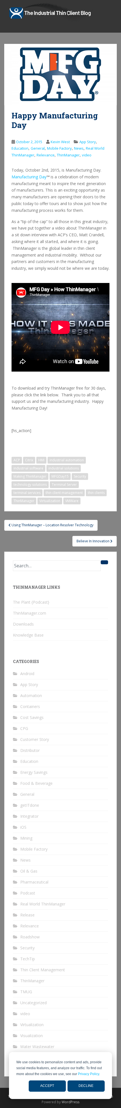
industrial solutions (63, 468)
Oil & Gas (28, 871)
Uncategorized (33, 1002)
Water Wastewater (37, 1046)
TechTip (27, 958)
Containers (30, 706)
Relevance (46, 155)
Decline (86, 1086)
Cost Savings (32, 717)
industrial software (28, 468)
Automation (31, 695)
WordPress (70, 1102)
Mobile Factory (59, 148)
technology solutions (30, 484)
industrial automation (67, 460)
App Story (87, 141)
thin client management (64, 492)
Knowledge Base (28, 635)
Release (27, 915)
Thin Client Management (42, 969)
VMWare (72, 500)
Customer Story (34, 739)
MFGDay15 (60, 476)
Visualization (31, 1035)
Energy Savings (34, 772)
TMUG (26, 991)
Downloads (23, 624)
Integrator (29, 816)
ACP (17, 460)
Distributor (30, 750)
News (79, 148)
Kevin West (60, 141)
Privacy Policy (88, 1074)
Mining (26, 838)
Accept (47, 1086)
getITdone (29, 805)
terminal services (27, 492)
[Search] (104, 562)
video (86, 155)
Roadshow (30, 937)
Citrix (29, 460)
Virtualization (49, 500)
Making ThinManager (30, 476)
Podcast (27, 893)
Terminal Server (64, 484)
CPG (24, 728)
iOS (23, 827)
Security (80, 476)
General (38, 148)
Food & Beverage (36, 783)
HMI (41, 460)
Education (20, 148)
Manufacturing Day (29, 176)
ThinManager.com (29, 613)
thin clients (96, 492)
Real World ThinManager (42, 904)
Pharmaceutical (34, 882)
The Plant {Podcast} (31, 602)
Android (27, 673)
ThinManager (68, 155)
